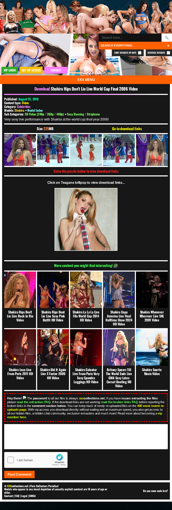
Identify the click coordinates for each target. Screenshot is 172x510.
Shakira (19, 110)
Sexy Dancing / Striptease (83, 114)
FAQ (17, 496)
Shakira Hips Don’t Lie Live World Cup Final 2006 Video (94, 88)
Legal (24, 496)
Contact (8, 496)
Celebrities (23, 106)
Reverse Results (157, 52)
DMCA (32, 496)
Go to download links (127, 129)
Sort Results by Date (125, 52)
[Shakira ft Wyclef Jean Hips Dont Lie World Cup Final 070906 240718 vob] (20, 150)
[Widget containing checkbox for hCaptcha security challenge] (36, 460)
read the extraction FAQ (34, 402)
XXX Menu (86, 80)
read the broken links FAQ (119, 402)
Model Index (35, 110)
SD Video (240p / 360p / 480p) (45, 114)
